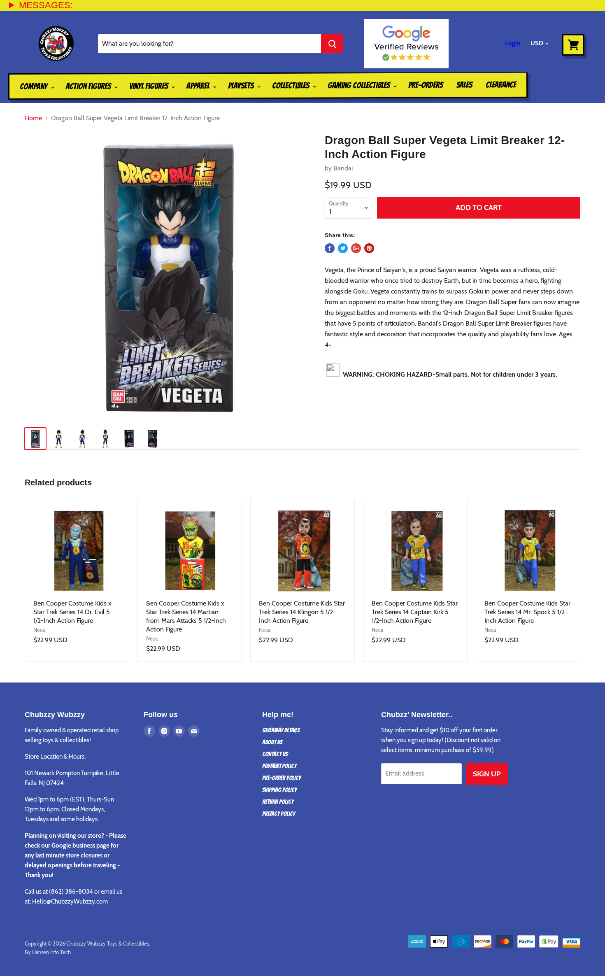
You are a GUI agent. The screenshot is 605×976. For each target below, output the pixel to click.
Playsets (241, 85)
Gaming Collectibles (359, 85)
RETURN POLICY (277, 802)
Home (33, 118)
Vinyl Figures (149, 86)
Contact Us (275, 754)
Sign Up (487, 773)
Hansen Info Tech (51, 952)
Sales (464, 84)
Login (512, 43)
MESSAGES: (46, 5)
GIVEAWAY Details (281, 730)
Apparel (198, 85)
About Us (272, 742)
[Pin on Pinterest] (369, 248)
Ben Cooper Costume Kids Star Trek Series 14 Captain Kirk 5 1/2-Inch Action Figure (415, 611)
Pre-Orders (425, 84)
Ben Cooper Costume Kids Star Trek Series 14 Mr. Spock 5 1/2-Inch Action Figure (527, 611)
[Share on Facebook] (330, 248)
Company (34, 86)
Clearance (501, 84)
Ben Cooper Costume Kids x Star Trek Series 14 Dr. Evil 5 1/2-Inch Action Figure (72, 611)
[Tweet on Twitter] (343, 248)
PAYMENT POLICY (279, 766)
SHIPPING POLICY (279, 790)
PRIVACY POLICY (278, 814)
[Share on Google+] (356, 248)
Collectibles (291, 85)
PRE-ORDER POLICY (281, 778)
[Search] (332, 43)
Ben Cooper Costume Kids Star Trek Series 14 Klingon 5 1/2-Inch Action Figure (302, 611)
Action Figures (89, 86)
